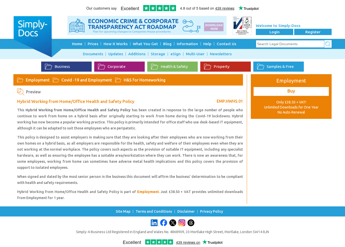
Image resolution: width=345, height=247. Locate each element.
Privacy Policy (211, 211)
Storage (158, 54)
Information (187, 43)
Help (207, 43)
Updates (115, 54)
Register (313, 32)
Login (274, 32)
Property (221, 66)
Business (62, 66)
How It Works (116, 43)
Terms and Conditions (154, 211)
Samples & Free (280, 66)
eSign (175, 54)
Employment (38, 80)
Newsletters (221, 54)
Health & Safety (174, 66)
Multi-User (195, 54)
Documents (93, 54)
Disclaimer (186, 211)
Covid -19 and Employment (86, 80)
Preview (33, 92)
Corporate (117, 66)
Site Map (123, 211)
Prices (93, 43)
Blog (167, 43)
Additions (136, 54)
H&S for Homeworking (144, 80)
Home (77, 43)
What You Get (145, 43)
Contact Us (226, 43)
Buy (291, 90)
